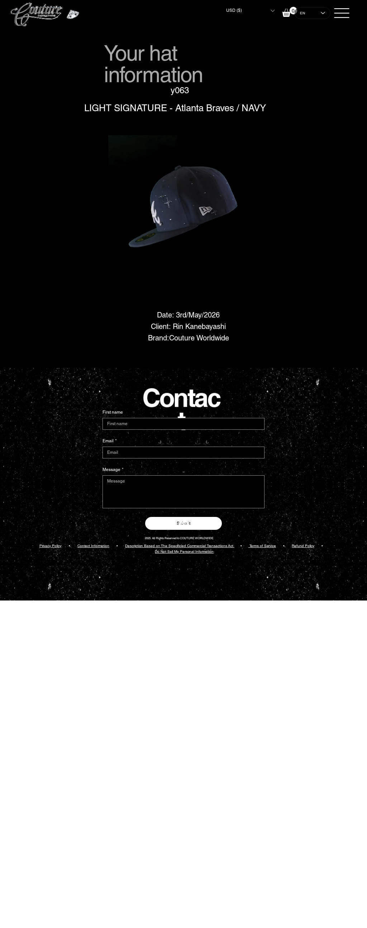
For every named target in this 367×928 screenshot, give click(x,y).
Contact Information (93, 545)
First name (113, 412)
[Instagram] (184, 524)
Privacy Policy (50, 545)
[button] (250, 10)
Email (110, 440)
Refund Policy (303, 545)
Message (113, 469)
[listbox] (250, 10)
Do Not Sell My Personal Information (184, 551)
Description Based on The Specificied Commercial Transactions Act (179, 545)
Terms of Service (262, 545)
